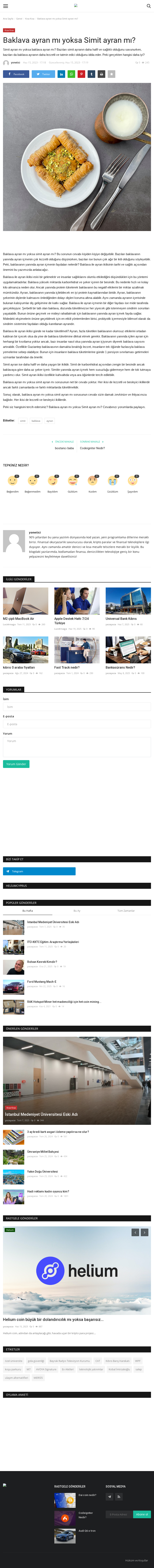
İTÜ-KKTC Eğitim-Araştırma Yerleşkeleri (53, 942)
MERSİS (38, 1378)
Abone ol (142, 1514)
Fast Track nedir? (67, 667)
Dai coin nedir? (87, 1495)
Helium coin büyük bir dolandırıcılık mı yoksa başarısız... (53, 1319)
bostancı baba (64, 448)
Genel (19, 18)
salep (139, 1369)
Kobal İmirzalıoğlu (119, 1369)
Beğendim (13, 491)
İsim (6, 699)
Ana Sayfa (8, 18)
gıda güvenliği (36, 1361)
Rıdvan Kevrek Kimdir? (42, 961)
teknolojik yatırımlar (91, 1369)
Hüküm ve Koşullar (136, 1560)
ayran (50, 421)
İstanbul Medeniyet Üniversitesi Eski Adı (53, 922)
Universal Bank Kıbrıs (121, 619)
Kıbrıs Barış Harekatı (118, 1361)
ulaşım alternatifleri (16, 1378)
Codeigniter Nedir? (92, 448)
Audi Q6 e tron (87, 1530)
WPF (138, 1361)
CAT (97, 1361)
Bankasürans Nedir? (120, 667)
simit (22, 421)
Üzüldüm (112, 491)
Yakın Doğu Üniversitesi (42, 1171)
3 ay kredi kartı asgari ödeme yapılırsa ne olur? (58, 1131)
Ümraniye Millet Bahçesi (43, 1151)
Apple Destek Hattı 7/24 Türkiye (71, 621)
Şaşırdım (133, 491)
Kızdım (93, 491)
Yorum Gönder (16, 764)
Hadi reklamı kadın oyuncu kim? (48, 1191)
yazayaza (111, 624)
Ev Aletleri (68, 1369)
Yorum (7, 733)
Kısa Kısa (29, 18)
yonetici (15, 62)
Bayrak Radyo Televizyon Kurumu (70, 1361)
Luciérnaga (9, 624)
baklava (36, 421)
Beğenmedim (33, 491)
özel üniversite (13, 1361)
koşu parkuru (13, 1369)
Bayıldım (53, 491)
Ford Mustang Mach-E (41, 981)
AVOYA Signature (46, 1369)
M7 (28, 1369)
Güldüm (72, 491)
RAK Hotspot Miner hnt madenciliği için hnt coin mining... (64, 1001)
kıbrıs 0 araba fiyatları (19, 667)
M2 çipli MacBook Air (18, 619)
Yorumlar (13, 689)
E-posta (8, 716)
